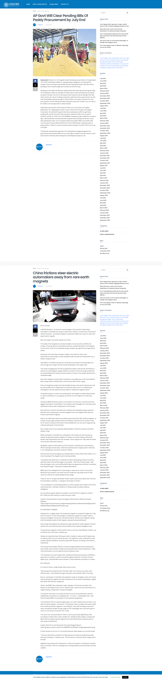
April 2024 (103, 86)
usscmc (40, 25)
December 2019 (104, 215)
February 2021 (104, 180)
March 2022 (103, 148)
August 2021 (103, 165)
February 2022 (104, 150)
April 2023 (103, 116)
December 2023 (105, 96)
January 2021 (104, 183)
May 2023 (103, 113)
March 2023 (103, 118)
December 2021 (104, 155)
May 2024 (103, 83)
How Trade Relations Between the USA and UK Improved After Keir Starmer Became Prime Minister (114, 36)
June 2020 (103, 200)
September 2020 (105, 193)
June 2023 (103, 111)
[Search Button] (127, 12)
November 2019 (104, 218)
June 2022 (103, 140)
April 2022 (103, 145)
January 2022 (104, 153)
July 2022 (103, 138)
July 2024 (103, 78)
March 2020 (103, 208)
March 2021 (103, 178)
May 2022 (103, 143)
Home (28, 4)
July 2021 (102, 168)
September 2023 (105, 103)
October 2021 (104, 160)
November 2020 (105, 188)
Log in (102, 246)
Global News (54, 4)
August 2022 (104, 135)
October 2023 (104, 101)
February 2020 (104, 210)
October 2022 (104, 131)
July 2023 (103, 108)
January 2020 (104, 213)
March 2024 (103, 88)
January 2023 (104, 123)
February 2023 (104, 121)
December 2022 (105, 126)
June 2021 (103, 170)
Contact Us (65, 4)
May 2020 (103, 203)
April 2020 (103, 205)
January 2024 (104, 93)
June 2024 (103, 81)
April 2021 (103, 175)
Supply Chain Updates (40, 4)
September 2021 (105, 163)
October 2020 (104, 190)
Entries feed (103, 248)
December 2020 (105, 185)
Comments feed (105, 251)
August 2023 (104, 106)
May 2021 (103, 173)
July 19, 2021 (48, 25)
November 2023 (105, 98)
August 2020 (104, 195)
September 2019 (105, 220)
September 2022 (105, 133)
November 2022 (105, 128)
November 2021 (104, 158)
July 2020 (103, 198)
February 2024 (104, 91)
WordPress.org (104, 253)
